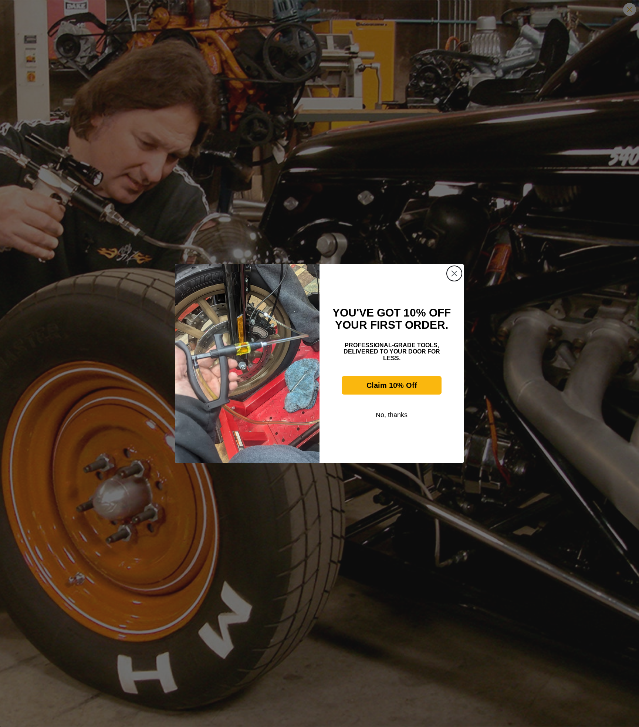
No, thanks (392, 415)
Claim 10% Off (391, 385)
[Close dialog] (454, 273)
